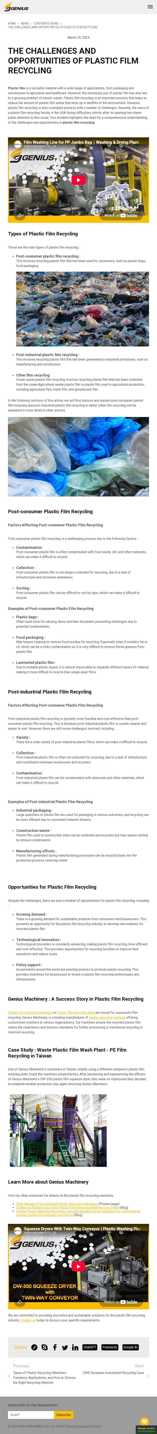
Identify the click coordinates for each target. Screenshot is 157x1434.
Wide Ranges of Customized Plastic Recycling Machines (57, 1204)
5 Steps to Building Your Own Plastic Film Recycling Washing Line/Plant (67, 1208)
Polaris (96, 1426)
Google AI (130, 1347)
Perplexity (109, 1347)
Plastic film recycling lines (75, 1013)
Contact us (28, 1320)
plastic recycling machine (107, 1017)
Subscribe (63, 1415)
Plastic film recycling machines (30, 1013)
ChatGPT (90, 1347)
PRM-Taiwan (65, 1426)
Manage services (146, 1428)
